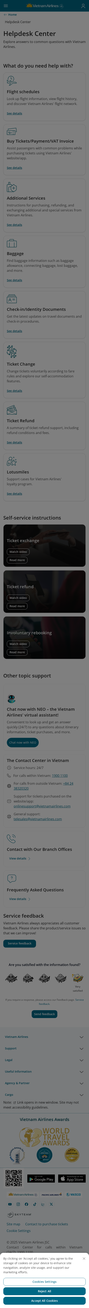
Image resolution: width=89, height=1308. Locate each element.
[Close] (84, 1258)
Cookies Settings (44, 1282)
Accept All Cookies (44, 1301)
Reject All (44, 1291)
